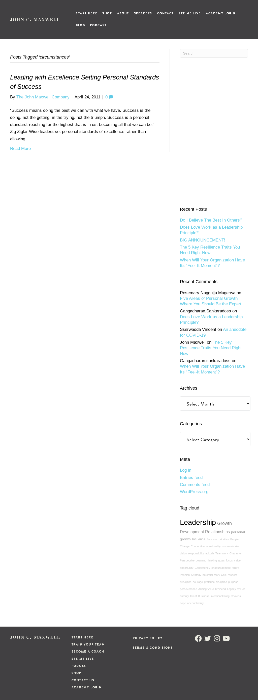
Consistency (202, 567)
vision (183, 553)
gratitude (209, 581)
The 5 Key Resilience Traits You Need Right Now (211, 348)
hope (183, 603)
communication (231, 546)
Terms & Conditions (153, 647)
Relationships (217, 531)
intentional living (220, 596)
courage (198, 581)
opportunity (187, 567)
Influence (198, 539)
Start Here (86, 13)
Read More (20, 148)
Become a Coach (88, 651)
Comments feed (195, 484)
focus (229, 560)
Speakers (143, 13)
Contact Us (83, 680)
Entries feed (191, 477)
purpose (233, 581)
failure (235, 567)
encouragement (221, 567)
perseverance (188, 588)
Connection (198, 546)
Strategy (196, 574)
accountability (195, 603)
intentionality (213, 546)
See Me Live (190, 13)
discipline (221, 581)
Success (212, 539)
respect (232, 574)
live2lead (220, 588)
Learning (201, 560)
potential (208, 574)
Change (184, 546)
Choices (236, 596)
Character (236, 553)
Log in (185, 470)
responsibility (196, 553)
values (241, 588)
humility (184, 596)
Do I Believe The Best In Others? (211, 220)
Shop (107, 13)
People (234, 539)
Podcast (98, 25)
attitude (209, 553)
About (123, 13)
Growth (224, 523)
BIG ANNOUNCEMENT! (202, 240)
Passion (185, 574)
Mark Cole (220, 574)
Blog (80, 25)
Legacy (231, 588)
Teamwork (221, 553)
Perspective (187, 560)
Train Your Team (88, 644)
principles (185, 581)
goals (221, 560)
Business (203, 596)
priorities (224, 539)
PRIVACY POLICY (148, 638)
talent (193, 596)
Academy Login (221, 13)
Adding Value (206, 588)
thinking (212, 560)
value (237, 560)
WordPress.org (194, 491)
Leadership (198, 522)
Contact (165, 13)
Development (192, 531)
